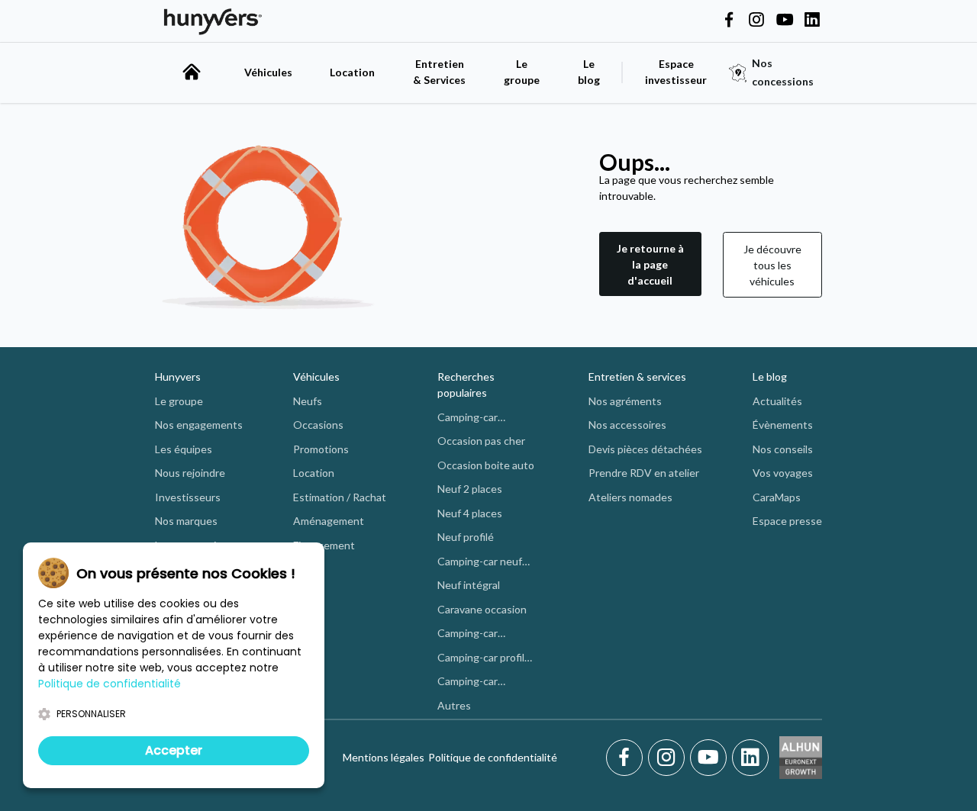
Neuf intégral (468, 584)
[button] (650, 265)
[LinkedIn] (750, 757)
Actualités (777, 400)
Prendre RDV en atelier (643, 472)
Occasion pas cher (481, 440)
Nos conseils (783, 449)
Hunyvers (178, 376)
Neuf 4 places (469, 513)
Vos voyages (783, 472)
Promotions (321, 449)
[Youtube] (711, 757)
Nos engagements (199, 424)
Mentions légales (383, 757)
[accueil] (191, 71)
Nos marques (186, 520)
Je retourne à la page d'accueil (650, 264)
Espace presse (787, 520)
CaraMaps (777, 497)
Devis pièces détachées (645, 449)
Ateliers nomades (630, 497)
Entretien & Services (439, 71)
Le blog (770, 376)
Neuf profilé (465, 536)
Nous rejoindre (190, 472)
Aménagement (328, 520)
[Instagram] (669, 757)
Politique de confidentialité (492, 757)
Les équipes (183, 449)
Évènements (783, 424)
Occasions (318, 424)
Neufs (307, 400)
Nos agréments (625, 400)
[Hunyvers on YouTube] (785, 20)
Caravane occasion (482, 609)
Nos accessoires (627, 424)
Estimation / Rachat (339, 497)
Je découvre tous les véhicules (772, 265)
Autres (454, 705)
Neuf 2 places (469, 488)
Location (352, 72)
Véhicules (268, 72)
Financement (324, 545)
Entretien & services (637, 376)
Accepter (173, 750)
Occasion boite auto (485, 465)
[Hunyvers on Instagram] (756, 20)
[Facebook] (627, 757)
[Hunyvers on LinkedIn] (812, 20)
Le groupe (522, 71)
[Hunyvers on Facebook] (729, 20)
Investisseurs (188, 497)
